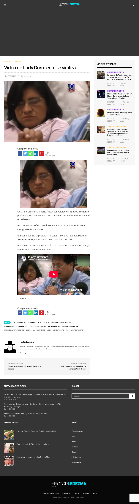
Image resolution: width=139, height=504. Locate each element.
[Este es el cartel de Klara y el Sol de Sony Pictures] (101, 113)
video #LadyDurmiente (55, 330)
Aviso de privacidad (50, 493)
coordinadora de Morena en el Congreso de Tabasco (25, 326)
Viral (73, 436)
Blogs (74, 452)
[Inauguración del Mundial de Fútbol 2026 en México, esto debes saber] (101, 150)
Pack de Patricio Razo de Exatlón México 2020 (36, 431)
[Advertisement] (69, 35)
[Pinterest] (41, 153)
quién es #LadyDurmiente (14, 330)
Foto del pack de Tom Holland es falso (32, 444)
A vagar (75, 447)
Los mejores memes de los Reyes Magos (34, 457)
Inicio (77, 493)
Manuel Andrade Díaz (70, 326)
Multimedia (76, 462)
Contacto (66, 493)
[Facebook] (20, 153)
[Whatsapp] (30, 153)
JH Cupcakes (77, 457)
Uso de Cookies (90, 493)
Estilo (74, 441)
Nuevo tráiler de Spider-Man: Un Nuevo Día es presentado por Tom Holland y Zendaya (119, 96)
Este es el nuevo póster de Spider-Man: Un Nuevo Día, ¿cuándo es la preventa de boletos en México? (117, 132)
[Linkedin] (36, 153)
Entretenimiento (115, 72)
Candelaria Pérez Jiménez (39, 322)
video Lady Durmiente (74, 330)
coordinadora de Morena (61, 322)
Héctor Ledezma (11, 76)
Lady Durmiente (54, 326)
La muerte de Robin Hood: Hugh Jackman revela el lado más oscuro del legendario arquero (119, 77)
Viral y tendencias (12, 62)
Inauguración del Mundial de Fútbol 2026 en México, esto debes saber (118, 152)
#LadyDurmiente (20, 322)
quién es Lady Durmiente (35, 330)
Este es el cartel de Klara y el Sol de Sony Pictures (119, 114)
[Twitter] (25, 153)
